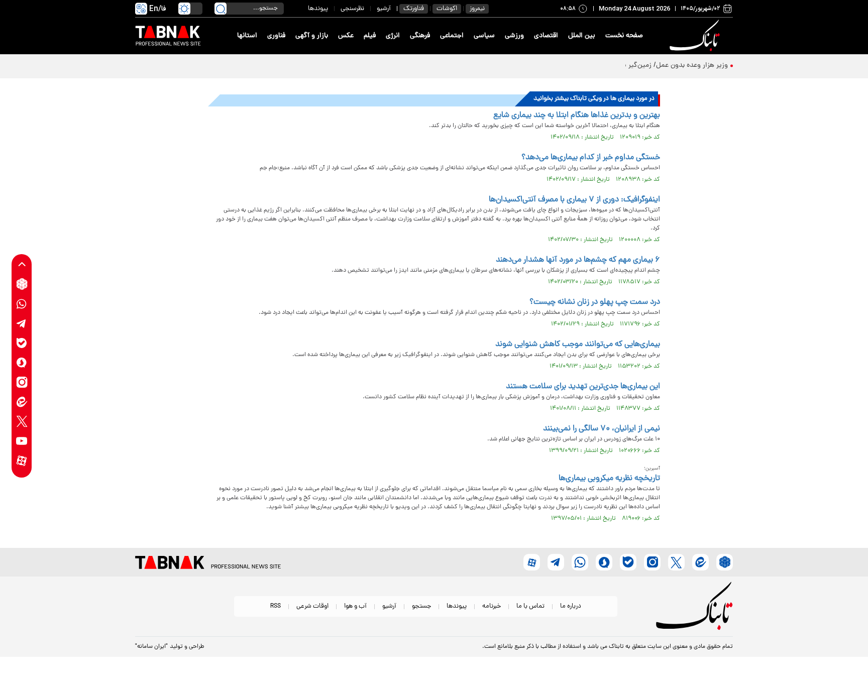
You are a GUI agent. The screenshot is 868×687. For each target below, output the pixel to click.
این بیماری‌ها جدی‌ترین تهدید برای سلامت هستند (583, 387)
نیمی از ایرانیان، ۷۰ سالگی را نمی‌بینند (601, 429)
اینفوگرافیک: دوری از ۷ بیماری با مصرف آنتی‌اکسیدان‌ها (574, 200)
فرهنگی (420, 36)
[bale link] (22, 342)
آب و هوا (355, 606)
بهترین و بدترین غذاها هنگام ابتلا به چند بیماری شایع (576, 115)
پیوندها (318, 9)
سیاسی (484, 36)
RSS (275, 606)
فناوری (276, 36)
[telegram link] (22, 323)
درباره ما (570, 606)
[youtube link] (22, 440)
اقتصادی (546, 36)
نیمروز (477, 9)
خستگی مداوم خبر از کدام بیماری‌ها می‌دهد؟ (590, 158)
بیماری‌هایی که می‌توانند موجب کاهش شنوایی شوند (577, 344)
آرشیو (384, 9)
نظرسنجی (352, 9)
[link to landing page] (696, 36)
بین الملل (581, 36)
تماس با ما (530, 606)
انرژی (393, 36)
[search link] (220, 9)
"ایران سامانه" (151, 646)
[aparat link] (22, 460)
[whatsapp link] (22, 303)
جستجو (421, 606)
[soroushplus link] (22, 362)
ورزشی (514, 36)
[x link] (22, 421)
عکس (346, 36)
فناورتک (413, 9)
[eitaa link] (22, 401)
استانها (247, 36)
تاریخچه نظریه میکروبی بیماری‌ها (609, 479)
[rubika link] (22, 284)
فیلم (370, 36)
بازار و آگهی (311, 36)
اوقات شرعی (312, 606)
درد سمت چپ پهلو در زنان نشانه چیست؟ (594, 302)
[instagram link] (22, 382)
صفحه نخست (624, 36)
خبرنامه (491, 606)
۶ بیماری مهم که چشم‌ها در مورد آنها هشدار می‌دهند (578, 260)
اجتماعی (452, 36)
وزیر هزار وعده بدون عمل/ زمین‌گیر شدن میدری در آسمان (645, 65)
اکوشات (447, 9)
